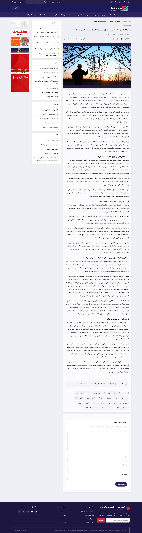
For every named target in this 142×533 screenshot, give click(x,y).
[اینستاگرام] (128, 2)
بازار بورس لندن (90, 522)
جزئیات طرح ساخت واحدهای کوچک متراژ (45, 49)
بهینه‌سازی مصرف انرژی (121, 408)
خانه (126, 15)
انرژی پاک (101, 398)
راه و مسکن (38, 15)
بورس (103, 15)
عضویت (101, 520)
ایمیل (125, 465)
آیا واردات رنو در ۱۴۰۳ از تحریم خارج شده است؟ (46, 44)
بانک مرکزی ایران (89, 515)
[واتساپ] (120, 2)
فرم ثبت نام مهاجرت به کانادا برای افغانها (45, 28)
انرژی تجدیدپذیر (79, 398)
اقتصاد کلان (112, 15)
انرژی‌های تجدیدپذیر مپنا (99, 403)
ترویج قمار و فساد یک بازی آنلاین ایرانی (46, 32)
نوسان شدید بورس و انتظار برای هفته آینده (47, 77)
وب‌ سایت (124, 474)
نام (126, 456)
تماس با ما (20, 2)
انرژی (87, 15)
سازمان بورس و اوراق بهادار (87, 512)
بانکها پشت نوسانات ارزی (51, 153)
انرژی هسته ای (112, 403)
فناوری (55, 15)
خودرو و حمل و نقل (66, 15)
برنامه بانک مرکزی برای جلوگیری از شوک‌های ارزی (44, 38)
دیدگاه (125, 431)
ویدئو (64, 519)
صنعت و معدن (79, 15)
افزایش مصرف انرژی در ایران (83, 393)
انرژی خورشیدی (123, 403)
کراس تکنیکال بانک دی (52, 149)
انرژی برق (109, 398)
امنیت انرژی (124, 398)
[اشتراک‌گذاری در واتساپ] (117, 39)
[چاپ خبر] (113, 39)
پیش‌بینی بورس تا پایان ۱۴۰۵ (50, 73)
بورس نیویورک (90, 519)
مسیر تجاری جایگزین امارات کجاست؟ (48, 123)
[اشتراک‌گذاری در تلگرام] (122, 39)
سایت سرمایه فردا (89, 384)
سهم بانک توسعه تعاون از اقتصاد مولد (48, 145)
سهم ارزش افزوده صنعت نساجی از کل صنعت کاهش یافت (46, 54)
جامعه (120, 15)
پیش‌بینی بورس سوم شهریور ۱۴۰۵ (49, 68)
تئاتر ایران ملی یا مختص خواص (50, 141)
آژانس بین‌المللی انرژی (99, 393)
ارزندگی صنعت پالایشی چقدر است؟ (49, 110)
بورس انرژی (109, 408)
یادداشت (63, 512)
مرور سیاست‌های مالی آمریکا (50, 114)
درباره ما (14, 2)
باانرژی (80, 403)
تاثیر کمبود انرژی (99, 408)
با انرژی (88, 403)
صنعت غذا (47, 15)
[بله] (111, 2)
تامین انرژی (88, 408)
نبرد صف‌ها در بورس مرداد (51, 96)
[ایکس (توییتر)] (115, 2)
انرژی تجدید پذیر (91, 398)
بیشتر (28, 15)
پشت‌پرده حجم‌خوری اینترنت (50, 127)
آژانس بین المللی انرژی (114, 393)
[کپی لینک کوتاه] (65, 39)
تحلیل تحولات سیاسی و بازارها (50, 92)
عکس (64, 515)
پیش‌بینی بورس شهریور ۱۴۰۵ (50, 88)
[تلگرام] (124, 2)
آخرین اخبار (124, 21)
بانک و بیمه (96, 15)
